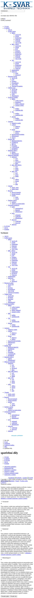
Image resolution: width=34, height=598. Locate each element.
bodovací (10, 278)
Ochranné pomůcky (10, 411)
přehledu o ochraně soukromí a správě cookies (14, 498)
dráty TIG (11, 378)
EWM (13, 242)
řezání (9, 336)
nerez (13, 366)
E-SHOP (7, 28)
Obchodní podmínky (10, 466)
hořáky (14, 315)
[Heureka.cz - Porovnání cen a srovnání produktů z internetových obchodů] (17, 437)
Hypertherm (11, 289)
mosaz (13, 387)
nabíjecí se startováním (14, 410)
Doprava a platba (9, 471)
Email (17, 481)
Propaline (10, 352)
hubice (13, 334)
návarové (14, 368)
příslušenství (11, 302)
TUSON (14, 247)
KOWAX (14, 259)
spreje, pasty (11, 394)
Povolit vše (14, 596)
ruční (13, 279)
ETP (13, 255)
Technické (5, 501)
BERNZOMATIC (13, 347)
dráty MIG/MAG (13, 371)
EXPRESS (11, 349)
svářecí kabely (16, 307)
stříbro (13, 386)
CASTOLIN (11, 354)
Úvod (6, 442)
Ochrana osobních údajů (11, 473)
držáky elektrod (16, 310)
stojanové (14, 281)
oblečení (10, 431)
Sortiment (7, 443)
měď (13, 391)
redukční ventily (12, 329)
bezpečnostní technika (14, 341)
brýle (9, 420)
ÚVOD (6, 26)
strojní (13, 405)
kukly (9, 413)
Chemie (6, 392)
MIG (9, 313)
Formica (14, 257)
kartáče (10, 402)
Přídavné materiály (9, 362)
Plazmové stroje (8, 283)
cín (12, 389)
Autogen (6, 328)
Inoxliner (10, 299)
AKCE (6, 236)
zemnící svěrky (16, 312)
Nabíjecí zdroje (8, 407)
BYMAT (10, 297)
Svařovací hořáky (9, 304)
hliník (13, 376)
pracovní (14, 429)
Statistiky (12, 481)
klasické (14, 416)
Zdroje (10, 358)
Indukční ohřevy (9, 357)
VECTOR (15, 249)
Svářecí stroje (8, 238)
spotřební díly (15, 317)
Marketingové (7, 558)
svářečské (14, 423)
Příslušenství (11, 360)
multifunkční (11, 276)
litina (13, 370)
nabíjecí (10, 408)
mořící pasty (11, 395)
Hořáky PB (7, 345)
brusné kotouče (12, 400)
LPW (9, 300)
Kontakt (6, 229)
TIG (9, 267)
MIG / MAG (11, 251)
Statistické (5, 529)
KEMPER (11, 355)
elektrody (10, 363)
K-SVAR (7, 226)
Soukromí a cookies (10, 474)
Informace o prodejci (10, 470)
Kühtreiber (15, 244)
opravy (10, 344)
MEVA (10, 350)
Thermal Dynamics (13, 292)
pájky (9, 384)
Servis (6, 228)
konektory (14, 308)
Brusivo (6, 397)
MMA (10, 239)
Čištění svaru (8, 294)
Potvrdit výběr (5, 596)
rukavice (10, 426)
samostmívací (15, 415)
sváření (10, 331)
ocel (13, 365)
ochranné (14, 421)
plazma (10, 323)
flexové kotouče (12, 399)
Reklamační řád (8, 468)
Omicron (14, 246)
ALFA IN (14, 241)
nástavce (14, 333)
